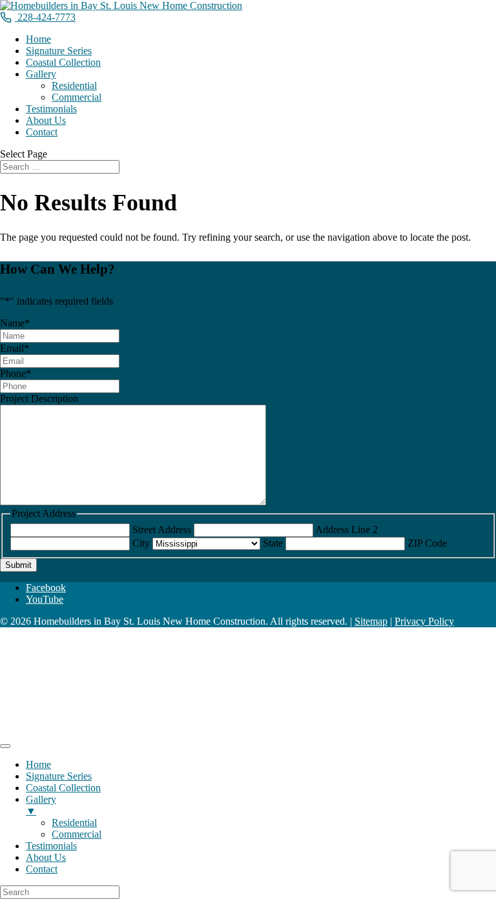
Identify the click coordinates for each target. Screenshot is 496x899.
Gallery (41, 73)
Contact (41, 131)
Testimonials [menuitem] (51, 845)
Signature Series (59, 50)
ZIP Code (427, 543)
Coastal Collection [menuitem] (63, 787)
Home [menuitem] (38, 764)
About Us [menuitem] (46, 857)
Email (14, 348)
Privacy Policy (424, 621)
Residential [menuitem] (74, 822)
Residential (74, 85)
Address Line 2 (346, 529)
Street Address (161, 529)
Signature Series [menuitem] (59, 776)
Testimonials (51, 108)
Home (38, 39)
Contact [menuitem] (41, 869)
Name (15, 323)
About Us (46, 120)
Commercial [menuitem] (76, 834)
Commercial (76, 97)
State (273, 543)
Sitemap (371, 621)
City (141, 543)
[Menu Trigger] (5, 746)
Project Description (39, 398)
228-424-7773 (46, 17)
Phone (15, 373)
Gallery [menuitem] (41, 805)
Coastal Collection (63, 62)
